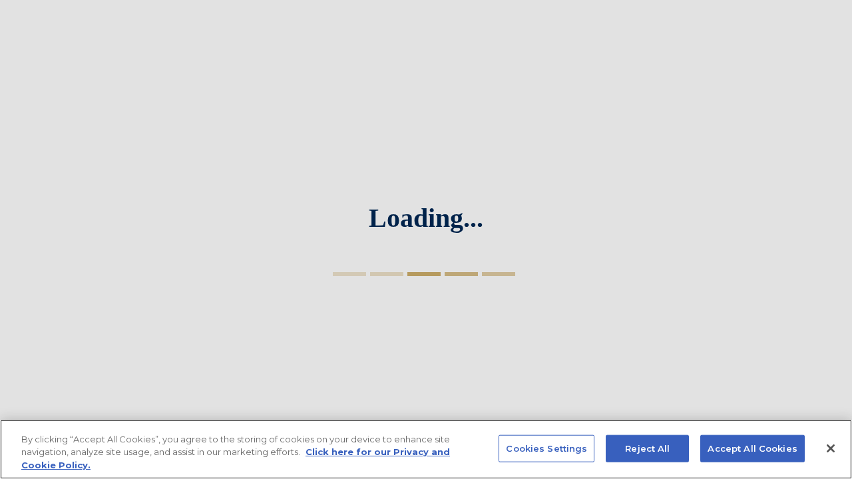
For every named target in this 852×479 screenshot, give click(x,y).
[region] (426, 449)
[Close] (830, 448)
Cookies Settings (546, 447)
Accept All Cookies (752, 447)
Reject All (647, 447)
